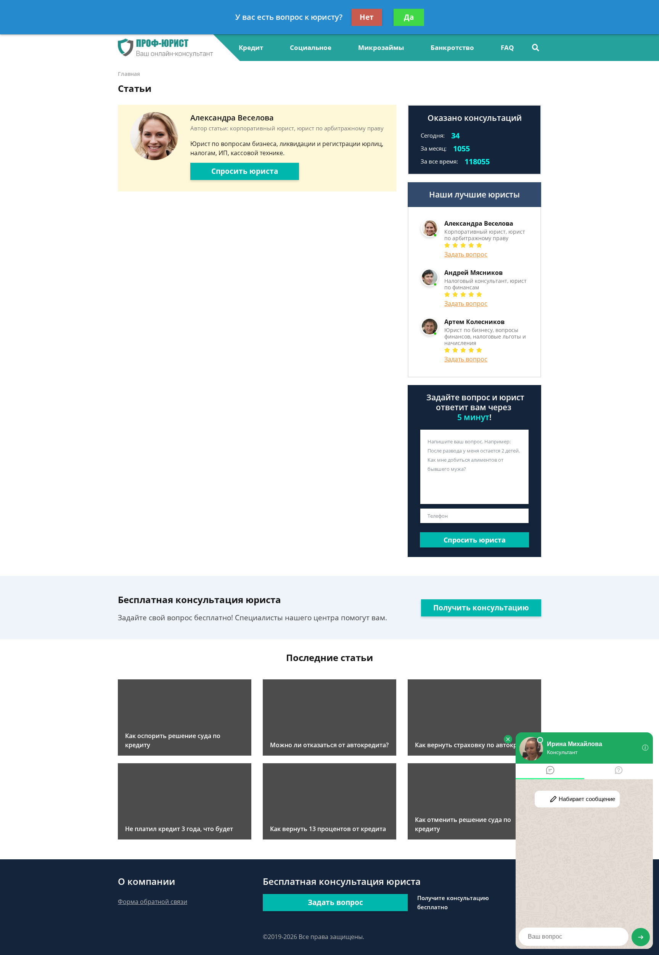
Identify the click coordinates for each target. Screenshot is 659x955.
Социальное (310, 47)
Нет (367, 17)
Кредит (251, 47)
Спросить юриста (244, 171)
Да (409, 17)
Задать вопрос (465, 254)
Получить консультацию (481, 608)
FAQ (507, 47)
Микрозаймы (381, 47)
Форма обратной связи (152, 901)
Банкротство (452, 47)
